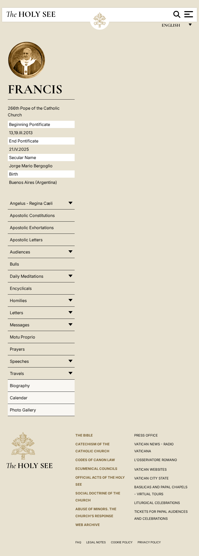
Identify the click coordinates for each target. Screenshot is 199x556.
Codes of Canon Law (95, 460)
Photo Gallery (23, 409)
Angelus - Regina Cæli (31, 203)
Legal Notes (96, 542)
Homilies (18, 300)
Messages (19, 324)
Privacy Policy (149, 542)
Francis (35, 89)
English (173, 26)
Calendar (18, 397)
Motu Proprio (22, 337)
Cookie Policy (121, 542)
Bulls (14, 264)
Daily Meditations (26, 276)
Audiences (20, 251)
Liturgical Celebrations (157, 503)
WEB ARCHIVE (87, 525)
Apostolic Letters (26, 239)
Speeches (19, 361)
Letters (16, 312)
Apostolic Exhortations (32, 227)
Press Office (146, 435)
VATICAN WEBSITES (150, 469)
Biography (20, 385)
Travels (17, 373)
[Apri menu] (188, 14)
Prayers (17, 349)
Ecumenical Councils (96, 469)
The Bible (84, 435)
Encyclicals (21, 288)
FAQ (78, 542)
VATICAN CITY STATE (151, 478)
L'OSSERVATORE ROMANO (155, 460)
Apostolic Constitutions (32, 215)
